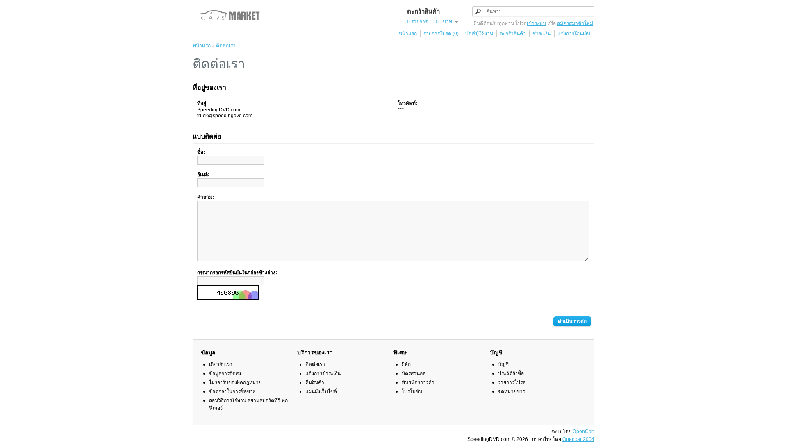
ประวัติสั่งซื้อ (511, 373)
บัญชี (503, 364)
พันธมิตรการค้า (418, 382)
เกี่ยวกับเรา (220, 364)
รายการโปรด (512, 382)
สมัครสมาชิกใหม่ (575, 23)
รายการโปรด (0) (441, 33)
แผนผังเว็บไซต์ (321, 391)
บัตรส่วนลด (414, 373)
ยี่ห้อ (406, 364)
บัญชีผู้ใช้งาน (479, 33)
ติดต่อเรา (226, 45)
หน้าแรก (408, 33)
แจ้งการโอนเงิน (573, 33)
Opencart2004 (578, 439)
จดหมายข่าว (511, 391)
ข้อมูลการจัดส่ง (225, 373)
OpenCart (583, 431)
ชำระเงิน (541, 33)
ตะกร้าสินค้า (513, 33)
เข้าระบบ (536, 23)
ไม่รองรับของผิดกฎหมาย (235, 382)
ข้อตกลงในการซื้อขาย (232, 391)
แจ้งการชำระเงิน (323, 373)
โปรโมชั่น (412, 391)
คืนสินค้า (314, 382)
